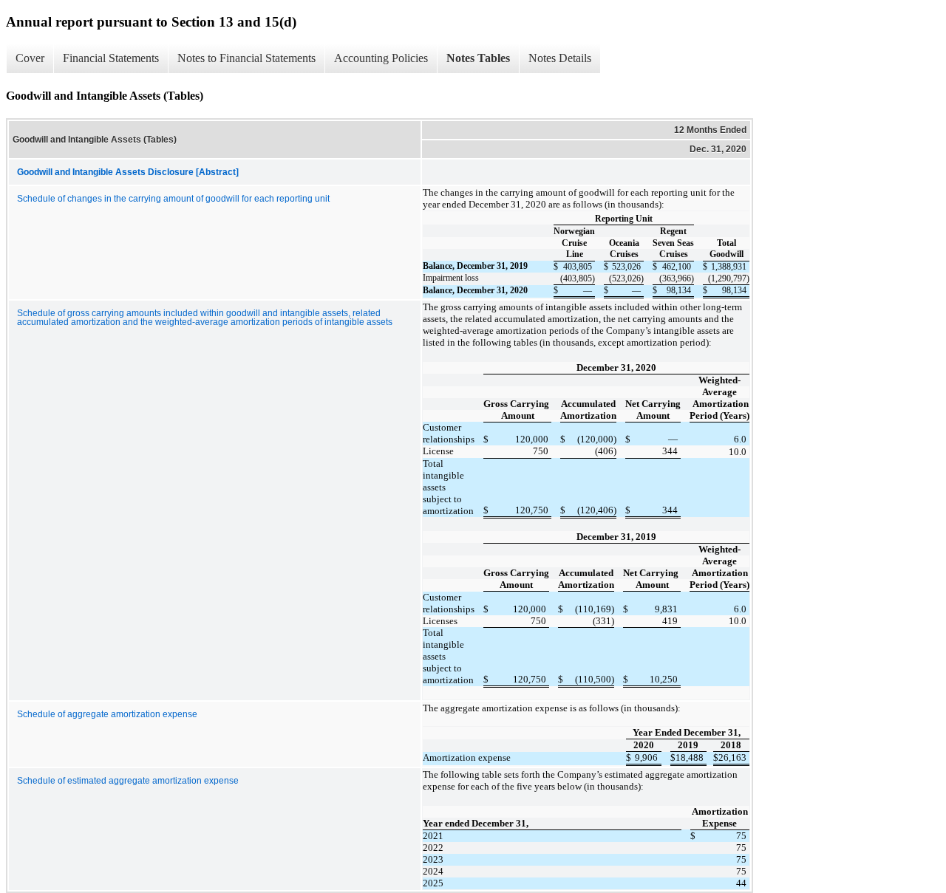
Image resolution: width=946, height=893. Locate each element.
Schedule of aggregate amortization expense (107, 714)
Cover (30, 58)
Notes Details (559, 58)
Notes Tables (478, 58)
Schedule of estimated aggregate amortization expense (128, 780)
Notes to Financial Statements (246, 58)
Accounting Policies (381, 58)
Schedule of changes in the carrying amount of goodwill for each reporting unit (173, 198)
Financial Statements (111, 58)
